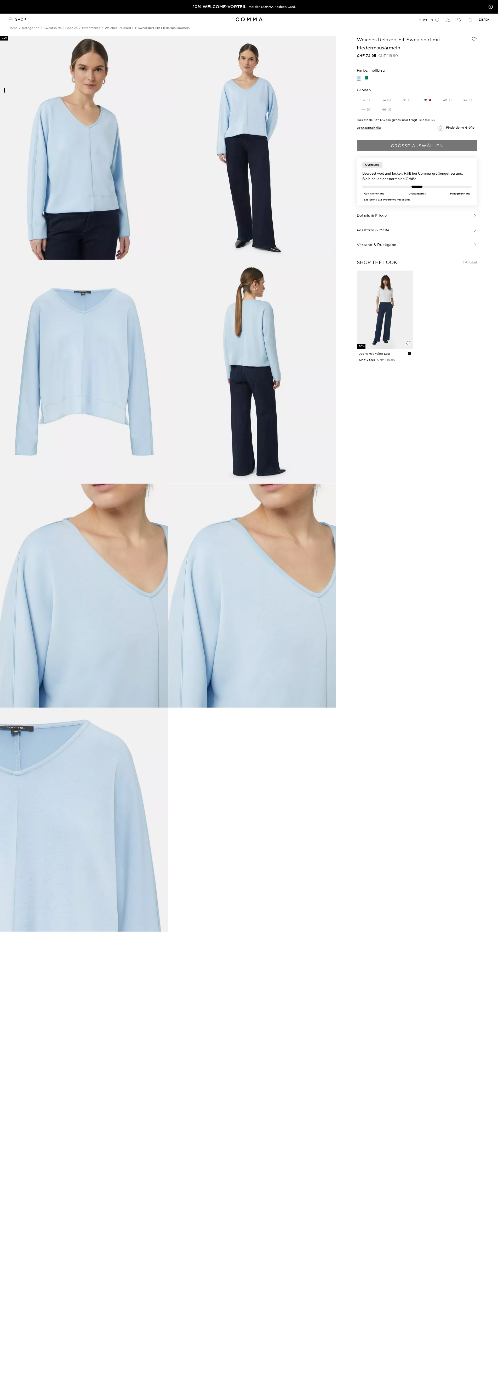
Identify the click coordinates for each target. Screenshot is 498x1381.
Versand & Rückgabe (376, 245)
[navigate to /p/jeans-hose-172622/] (385, 310)
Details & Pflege (372, 215)
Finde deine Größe (460, 127)
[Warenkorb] (470, 19)
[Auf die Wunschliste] (474, 39)
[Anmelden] (448, 19)
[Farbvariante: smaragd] (366, 77)
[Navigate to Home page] (249, 19)
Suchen (426, 20)
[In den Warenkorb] (407, 333)
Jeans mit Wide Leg (374, 353)
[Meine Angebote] (489, 7)
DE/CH (484, 19)
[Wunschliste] (459, 19)
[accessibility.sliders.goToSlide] (4, 90)
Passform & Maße (373, 230)
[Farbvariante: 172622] (409, 353)
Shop (20, 19)
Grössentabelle (369, 127)
